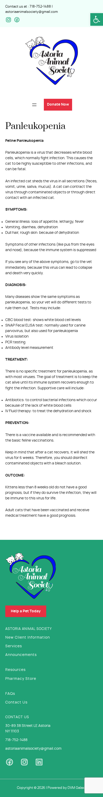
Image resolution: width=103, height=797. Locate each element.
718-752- (36, 6)
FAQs (10, 694)
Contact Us (16, 702)
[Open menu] (34, 105)
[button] (96, 19)
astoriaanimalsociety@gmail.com (31, 12)
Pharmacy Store (20, 679)
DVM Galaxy (77, 788)
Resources (15, 670)
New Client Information (27, 637)
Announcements (21, 655)
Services (13, 646)
